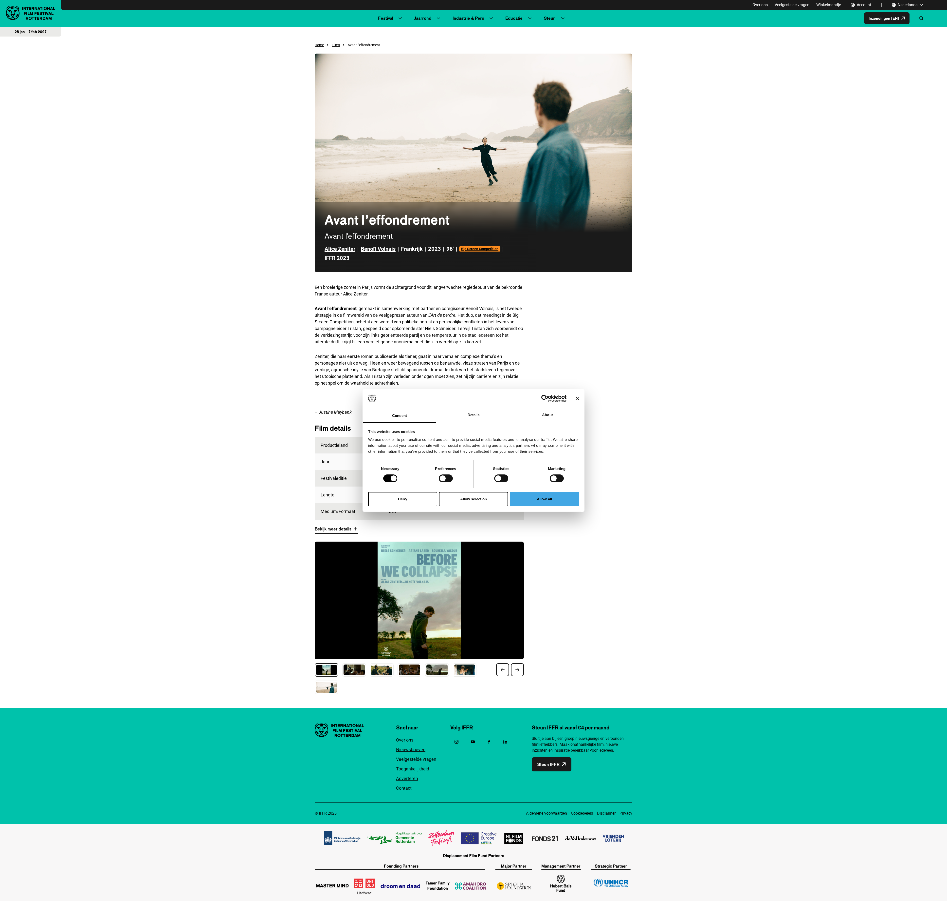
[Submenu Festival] (400, 18)
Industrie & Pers (468, 18)
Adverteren (407, 778)
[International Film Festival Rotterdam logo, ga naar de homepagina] (30, 13)
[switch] (446, 478)
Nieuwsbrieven (410, 749)
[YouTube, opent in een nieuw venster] (473, 742)
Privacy (625, 813)
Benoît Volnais (378, 249)
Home (319, 45)
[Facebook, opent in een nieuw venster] (489, 742)
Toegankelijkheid (412, 768)
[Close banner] (577, 398)
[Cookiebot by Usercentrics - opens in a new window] (544, 398)
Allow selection (473, 499)
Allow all (544, 499)
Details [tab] (474, 415)
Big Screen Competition (479, 249)
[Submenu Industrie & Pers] (491, 18)
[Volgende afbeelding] (517, 669)
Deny (402, 499)
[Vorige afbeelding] (502, 669)
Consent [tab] (399, 415)
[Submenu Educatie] (530, 18)
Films (336, 45)
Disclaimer (606, 813)
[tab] (326, 670)
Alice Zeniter (340, 249)
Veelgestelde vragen (792, 4)
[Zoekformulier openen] (921, 18)
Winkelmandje (828, 4)
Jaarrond (422, 18)
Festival (385, 18)
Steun (550, 18)
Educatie (514, 18)
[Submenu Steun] (563, 18)
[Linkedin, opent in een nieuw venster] (505, 742)
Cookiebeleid (582, 813)
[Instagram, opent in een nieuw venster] (456, 742)
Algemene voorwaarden (546, 813)
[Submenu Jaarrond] (438, 18)
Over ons (760, 4)
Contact (404, 788)
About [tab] (547, 415)
